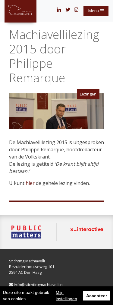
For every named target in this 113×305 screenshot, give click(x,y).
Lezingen (88, 94)
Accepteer (96, 295)
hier (30, 183)
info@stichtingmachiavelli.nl (38, 284)
